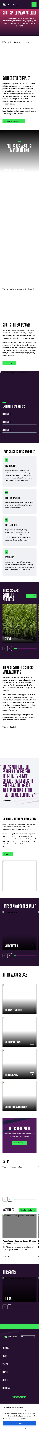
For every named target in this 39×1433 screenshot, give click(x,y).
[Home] (10, 4)
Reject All (28, 1429)
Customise (10, 1429)
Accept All (19, 1423)
